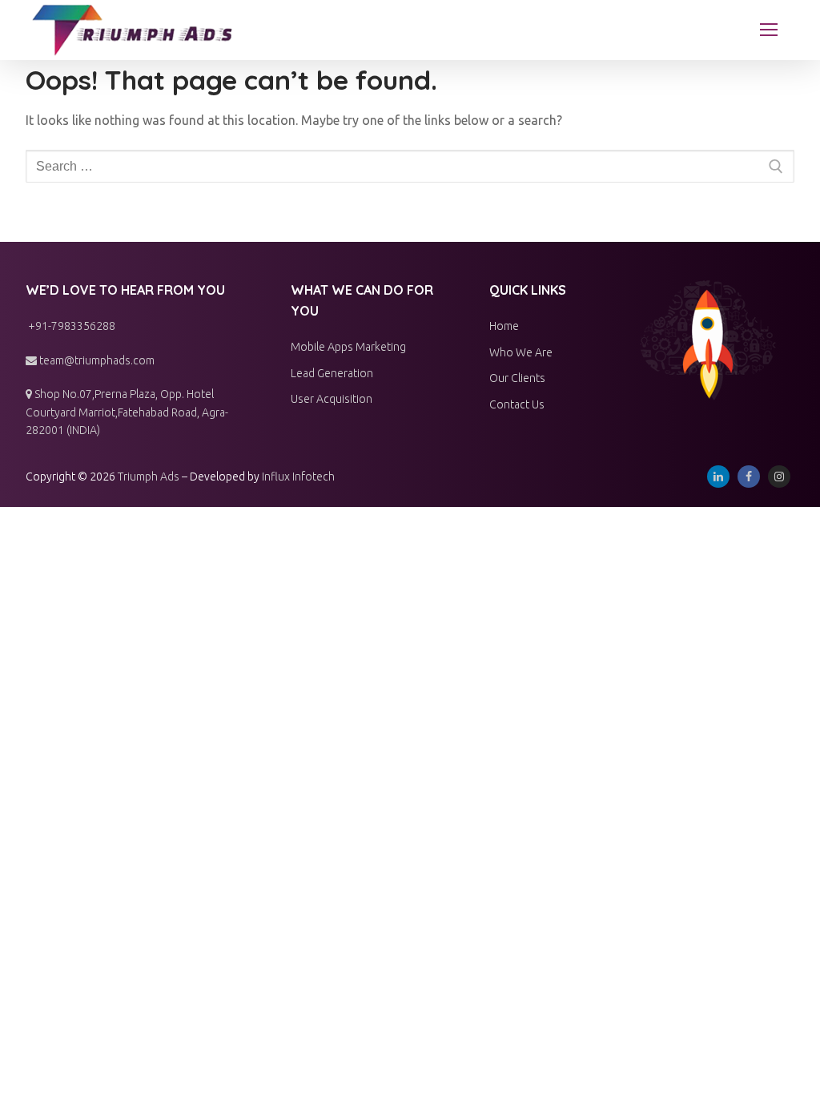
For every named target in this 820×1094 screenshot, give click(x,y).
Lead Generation (332, 373)
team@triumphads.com (96, 360)
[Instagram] (779, 476)
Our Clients (517, 378)
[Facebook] (749, 476)
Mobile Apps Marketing (348, 346)
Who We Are (521, 352)
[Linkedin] (718, 476)
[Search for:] (410, 166)
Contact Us (517, 404)
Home (504, 326)
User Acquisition (331, 398)
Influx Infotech (298, 476)
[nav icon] (768, 30)
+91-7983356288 (70, 326)
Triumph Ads (148, 476)
